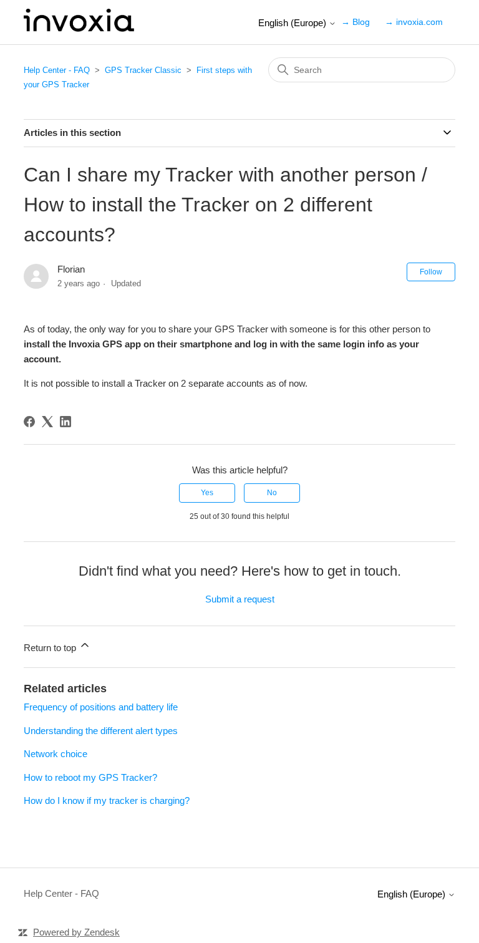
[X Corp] (47, 421)
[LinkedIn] (65, 421)
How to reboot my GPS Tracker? (90, 777)
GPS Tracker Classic (143, 70)
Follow (431, 272)
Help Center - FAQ (57, 70)
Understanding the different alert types (101, 730)
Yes (207, 492)
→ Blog (355, 22)
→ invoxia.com (414, 22)
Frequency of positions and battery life (101, 707)
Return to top (51, 647)
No (272, 492)
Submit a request (239, 599)
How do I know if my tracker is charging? (107, 800)
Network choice (55, 753)
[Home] (78, 28)
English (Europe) (293, 22)
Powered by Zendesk (76, 932)
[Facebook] (29, 421)
